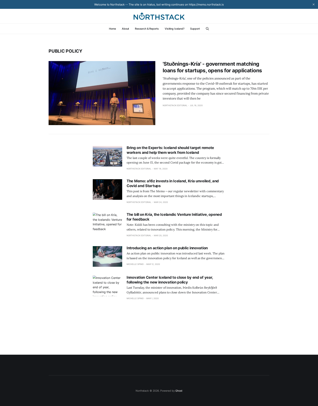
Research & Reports (147, 28)
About (125, 28)
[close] (314, 4)
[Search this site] (207, 28)
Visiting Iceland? (174, 28)
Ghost (178, 390)
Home (112, 28)
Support (195, 28)
